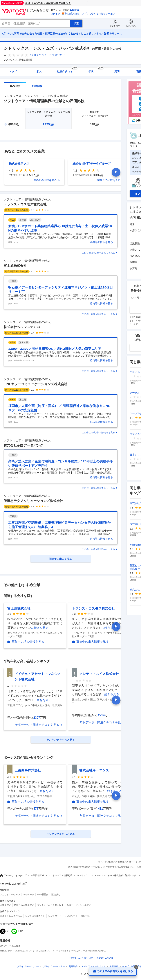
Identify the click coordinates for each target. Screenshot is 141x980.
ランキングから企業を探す (50, 905)
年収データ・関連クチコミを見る (37, 724)
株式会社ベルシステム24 (22, 327)
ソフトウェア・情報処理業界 (18, 59)
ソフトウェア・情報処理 (60, 875)
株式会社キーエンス (94, 770)
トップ (13, 71)
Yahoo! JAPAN (105, 957)
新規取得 (74, 10)
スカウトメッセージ (10, 894)
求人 (38, 71)
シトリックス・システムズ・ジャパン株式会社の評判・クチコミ (109, 875)
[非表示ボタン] (136, 967)
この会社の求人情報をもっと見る (98, 252)
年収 (95, 70)
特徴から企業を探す (24, 905)
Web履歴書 (42, 894)
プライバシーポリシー (28, 966)
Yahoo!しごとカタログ (15, 875)
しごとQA (130, 26)
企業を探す (114, 26)
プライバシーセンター (54, 966)
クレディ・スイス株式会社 (99, 674)
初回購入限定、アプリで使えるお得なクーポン (90, 13)
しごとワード (71, 915)
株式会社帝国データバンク (23, 445)
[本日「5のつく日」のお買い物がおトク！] (44, 3)
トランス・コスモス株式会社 (25, 204)
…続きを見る (39, 627)
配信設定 (55, 894)
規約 (73, 966)
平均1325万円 (60, 55)
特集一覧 (85, 915)
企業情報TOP (37, 875)
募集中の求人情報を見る (28, 641)
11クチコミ (40, 55)
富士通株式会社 (15, 265)
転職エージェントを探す (79, 905)
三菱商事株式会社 (28, 770)
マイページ (28, 894)
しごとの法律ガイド (35, 915)
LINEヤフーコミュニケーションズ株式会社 (35, 384)
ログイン (55, 13)
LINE (20, 931)
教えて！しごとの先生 (11, 915)
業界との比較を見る (45, 180)
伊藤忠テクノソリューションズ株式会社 (33, 501)
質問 (117, 71)
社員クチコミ (67, 70)
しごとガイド (54, 915)
